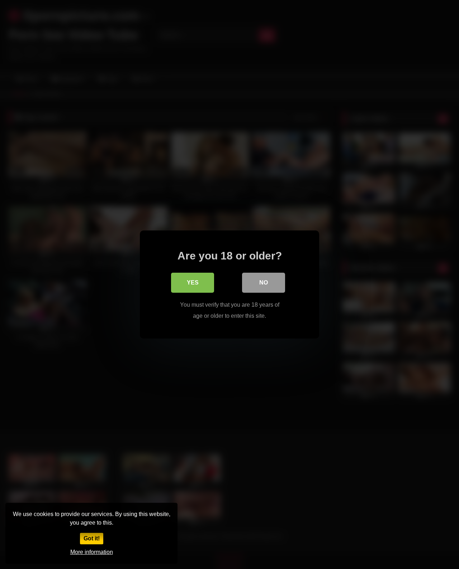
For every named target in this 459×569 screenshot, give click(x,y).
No (263, 282)
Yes (193, 282)
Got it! (92, 538)
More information (91, 552)
